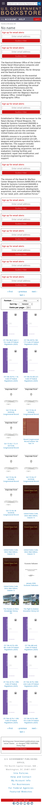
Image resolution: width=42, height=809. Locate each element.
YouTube (24, 803)
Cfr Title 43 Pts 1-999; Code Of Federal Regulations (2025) (11, 684)
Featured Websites (21, 791)
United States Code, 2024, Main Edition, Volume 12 (11, 588)
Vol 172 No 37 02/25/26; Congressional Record (31, 479)
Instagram (21, 803)
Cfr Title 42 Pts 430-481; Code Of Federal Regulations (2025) (11, 647)
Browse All (11, 24)
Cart (37, 19)
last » (22, 295)
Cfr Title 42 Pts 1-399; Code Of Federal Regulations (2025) (11, 720)
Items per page (17, 307)
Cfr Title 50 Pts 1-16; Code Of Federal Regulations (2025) (11, 379)
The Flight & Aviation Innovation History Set (31, 610)
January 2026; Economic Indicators (31, 584)
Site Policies (21, 773)
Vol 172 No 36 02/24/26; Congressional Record (11, 479)
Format (8, 300)
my (9, 19)
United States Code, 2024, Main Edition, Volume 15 (31, 552)
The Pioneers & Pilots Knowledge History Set (11, 611)
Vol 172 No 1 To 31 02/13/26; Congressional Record (11, 446)
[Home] (21, 14)
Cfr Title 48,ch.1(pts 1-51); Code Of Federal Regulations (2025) (11, 342)
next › (34, 291)
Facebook (14, 803)
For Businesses (21, 784)
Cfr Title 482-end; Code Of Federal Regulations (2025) (31, 647)
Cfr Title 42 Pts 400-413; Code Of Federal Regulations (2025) (31, 720)
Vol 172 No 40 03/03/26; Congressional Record (11, 412)
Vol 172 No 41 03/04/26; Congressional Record (31, 412)
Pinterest (28, 803)
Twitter (17, 803)
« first (10, 291)
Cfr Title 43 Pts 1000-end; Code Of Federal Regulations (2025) (31, 684)
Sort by (13, 304)
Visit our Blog (21, 800)
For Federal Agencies (21, 788)
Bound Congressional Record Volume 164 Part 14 (31, 441)
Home (3, 24)
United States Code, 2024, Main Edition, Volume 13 (31, 516)
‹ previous (22, 291)
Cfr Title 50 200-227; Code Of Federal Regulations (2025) (31, 379)
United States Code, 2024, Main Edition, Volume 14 (11, 552)
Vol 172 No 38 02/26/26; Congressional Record (11, 513)
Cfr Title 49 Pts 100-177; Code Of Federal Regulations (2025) (31, 342)
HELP (22, 19)
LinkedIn (31, 803)
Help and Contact (21, 776)
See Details (21, 749)
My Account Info (21, 780)
